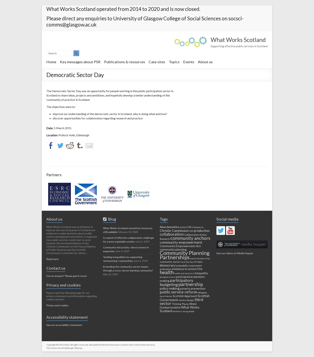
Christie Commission (174, 231)
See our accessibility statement (64, 324)
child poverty (197, 227)
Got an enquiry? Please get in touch (66, 275)
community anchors (190, 238)
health (167, 272)
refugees (202, 292)
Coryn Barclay (186, 262)
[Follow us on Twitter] (220, 230)
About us (205, 62)
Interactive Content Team (121, 344)
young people (188, 311)
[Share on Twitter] (60, 145)
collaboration (172, 234)
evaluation (165, 269)
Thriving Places (180, 303)
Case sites (157, 62)
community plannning (200, 258)
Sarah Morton (166, 296)
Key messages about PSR (80, 62)
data (199, 261)
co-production (199, 231)
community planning (173, 249)
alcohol (183, 227)
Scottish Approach (185, 296)
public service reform (178, 291)
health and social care (184, 273)
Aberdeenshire (169, 227)
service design (186, 300)
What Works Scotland (238, 39)
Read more (52, 259)
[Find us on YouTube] (230, 230)
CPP (195, 262)
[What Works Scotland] (190, 38)
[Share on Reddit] (70, 145)
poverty (185, 288)
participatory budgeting (176, 282)
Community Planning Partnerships (185, 255)
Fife (199, 269)
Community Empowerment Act (180, 246)
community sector (170, 261)
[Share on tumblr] (79, 145)
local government (167, 277)
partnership (190, 284)
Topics (174, 62)
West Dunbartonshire (178, 305)
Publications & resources (124, 62)
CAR (188, 227)
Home (51, 62)
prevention (198, 288)
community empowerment (181, 242)
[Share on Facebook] (50, 145)
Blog (111, 219)
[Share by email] (89, 145)
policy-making (169, 288)
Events (188, 62)
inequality (201, 273)
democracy (168, 265)
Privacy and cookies (57, 305)
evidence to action (184, 269)
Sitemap (78, 348)
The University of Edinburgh (59, 348)
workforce (177, 311)
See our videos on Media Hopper (234, 253)
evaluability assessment (189, 265)
